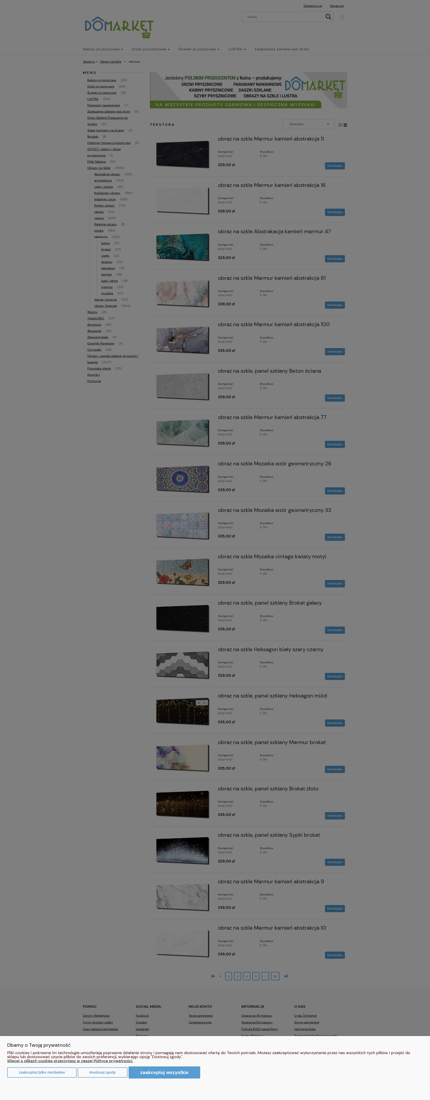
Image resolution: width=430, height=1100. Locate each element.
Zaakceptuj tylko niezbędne (42, 1072)
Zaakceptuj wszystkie (164, 1072)
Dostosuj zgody (102, 1072)
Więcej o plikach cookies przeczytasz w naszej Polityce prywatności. (70, 1061)
